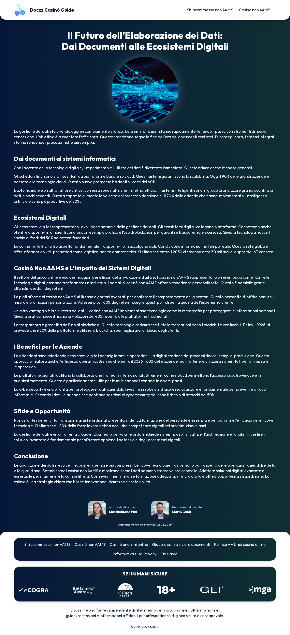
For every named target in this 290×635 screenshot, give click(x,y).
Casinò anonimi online (129, 544)
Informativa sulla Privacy (134, 553)
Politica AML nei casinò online (240, 544)
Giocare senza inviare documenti (181, 544)
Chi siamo (169, 553)
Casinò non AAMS (254, 9)
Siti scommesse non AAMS (210, 9)
